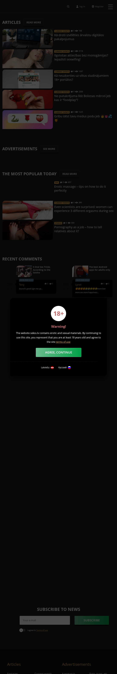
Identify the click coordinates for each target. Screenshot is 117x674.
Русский (62, 367)
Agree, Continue (58, 352)
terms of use (63, 342)
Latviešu (45, 367)
